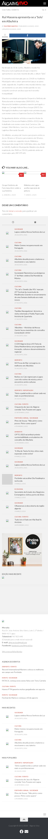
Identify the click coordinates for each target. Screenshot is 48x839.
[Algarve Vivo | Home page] (19, 3)
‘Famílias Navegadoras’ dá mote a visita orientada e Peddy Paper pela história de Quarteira (29, 313)
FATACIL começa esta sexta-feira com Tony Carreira (24, 681)
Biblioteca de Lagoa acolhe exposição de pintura (32, 188)
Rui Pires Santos (11, 26)
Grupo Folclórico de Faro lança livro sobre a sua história (11, 188)
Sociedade (19, 229)
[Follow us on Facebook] (21, 831)
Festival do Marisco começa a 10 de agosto (20, 698)
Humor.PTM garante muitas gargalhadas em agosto (23, 689)
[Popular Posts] (35, 222)
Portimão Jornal (22, 418)
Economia (19, 489)
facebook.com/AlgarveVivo (22, 645)
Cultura (6, 10)
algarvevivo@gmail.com (18, 642)
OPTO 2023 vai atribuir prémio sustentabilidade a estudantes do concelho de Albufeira (29, 437)
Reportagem (28, 390)
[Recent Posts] (13, 222)
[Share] (27, 35)
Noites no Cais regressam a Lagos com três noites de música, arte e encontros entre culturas (29, 379)
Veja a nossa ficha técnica (12, 651)
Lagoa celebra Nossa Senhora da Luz (30, 232)
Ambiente (18, 432)
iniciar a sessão (15, 211)
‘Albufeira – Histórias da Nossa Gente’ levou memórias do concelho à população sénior (30, 330)
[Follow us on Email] (26, 831)
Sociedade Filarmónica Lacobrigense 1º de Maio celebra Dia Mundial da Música (30, 275)
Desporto (18, 360)
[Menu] (44, 3)
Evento (15, 10)
